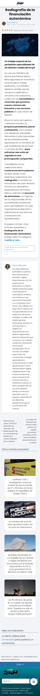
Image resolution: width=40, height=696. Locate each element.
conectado (8, 639)
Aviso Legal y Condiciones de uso (16, 689)
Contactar (29, 693)
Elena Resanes (12, 22)
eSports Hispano (16, 693)
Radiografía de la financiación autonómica (17, 248)
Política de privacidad (10, 688)
